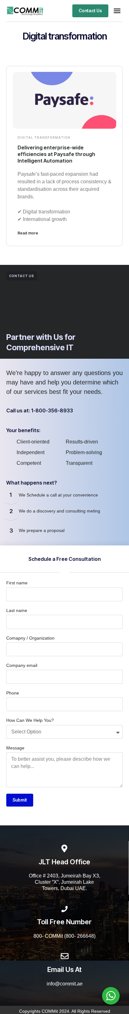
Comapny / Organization (30, 638)
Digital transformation (44, 137)
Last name (16, 610)
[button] (117, 10)
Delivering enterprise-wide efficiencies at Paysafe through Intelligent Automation (56, 154)
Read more (28, 233)
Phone (12, 692)
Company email (21, 665)
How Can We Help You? (30, 720)
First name (17, 582)
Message (15, 747)
